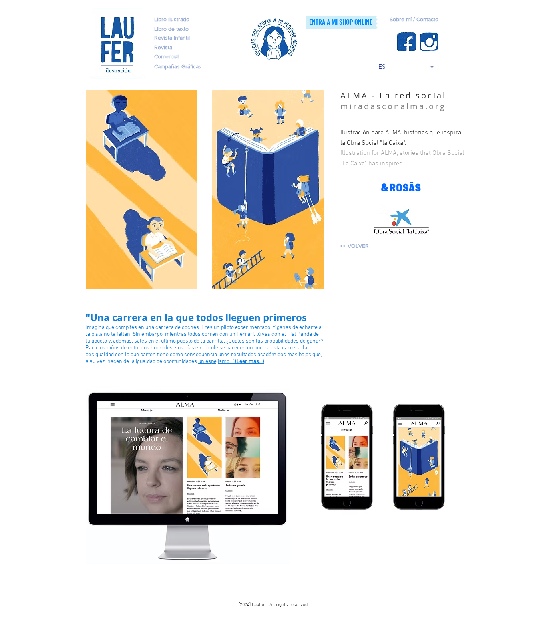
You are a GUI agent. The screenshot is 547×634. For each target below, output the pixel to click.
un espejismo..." (231, 361)
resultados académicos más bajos (271, 354)
